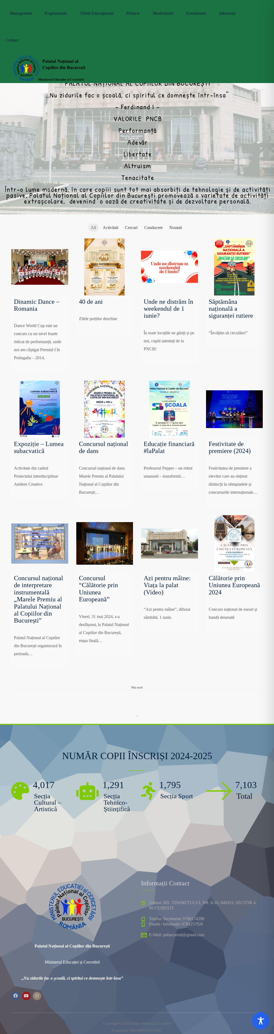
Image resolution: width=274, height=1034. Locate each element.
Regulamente (56, 13)
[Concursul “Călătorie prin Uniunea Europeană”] (104, 543)
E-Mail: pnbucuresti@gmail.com (176, 934)
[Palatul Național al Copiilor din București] (48, 67)
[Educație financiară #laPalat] (169, 409)
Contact (12, 40)
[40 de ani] (104, 266)
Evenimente (196, 13)
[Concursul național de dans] (104, 409)
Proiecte (133, 13)
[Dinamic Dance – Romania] (39, 266)
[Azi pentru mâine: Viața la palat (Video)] (169, 543)
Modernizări (163, 13)
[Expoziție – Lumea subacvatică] (39, 409)
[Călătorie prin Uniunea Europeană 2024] (234, 543)
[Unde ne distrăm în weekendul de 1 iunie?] (169, 266)
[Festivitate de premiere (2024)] (234, 409)
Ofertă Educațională (96, 13)
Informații (227, 13)
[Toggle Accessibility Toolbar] (261, 1020)
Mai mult (137, 687)
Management (21, 13)
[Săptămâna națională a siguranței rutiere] (234, 266)
